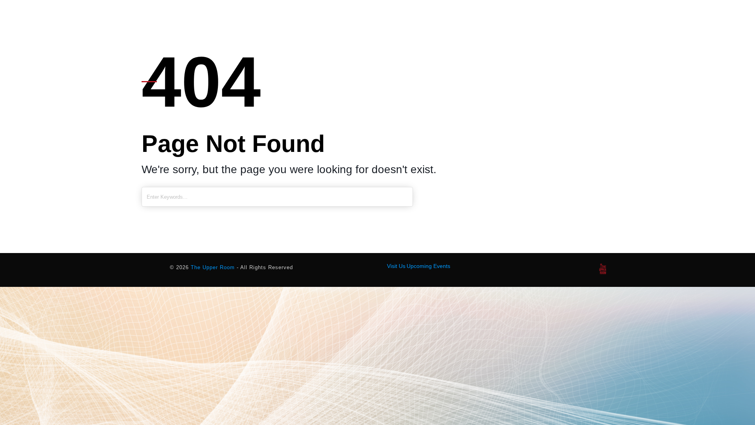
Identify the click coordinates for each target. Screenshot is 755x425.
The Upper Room (213, 267)
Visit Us (396, 266)
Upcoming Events (428, 266)
